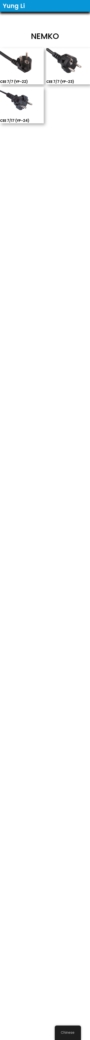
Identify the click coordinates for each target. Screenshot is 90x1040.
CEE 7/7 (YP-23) (60, 81)
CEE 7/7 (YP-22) (14, 81)
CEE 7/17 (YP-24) (15, 120)
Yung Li (14, 6)
